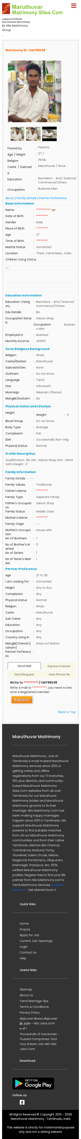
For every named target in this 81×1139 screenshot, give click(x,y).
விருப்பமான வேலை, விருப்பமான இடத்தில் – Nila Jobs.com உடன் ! (38, 1023)
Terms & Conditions (34, 1007)
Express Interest (59, 666)
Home (24, 923)
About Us (26, 995)
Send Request (24, 674)
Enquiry (25, 929)
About (9, 198)
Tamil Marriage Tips (34, 1001)
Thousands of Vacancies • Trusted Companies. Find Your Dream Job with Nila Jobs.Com (39, 1041)
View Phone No (59, 674)
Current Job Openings (36, 941)
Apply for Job (29, 935)
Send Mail (24, 666)
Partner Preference (53, 198)
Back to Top (67, 712)
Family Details (27, 198)
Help (23, 958)
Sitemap (26, 989)
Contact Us (28, 952)
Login (24, 947)
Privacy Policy (30, 1013)
